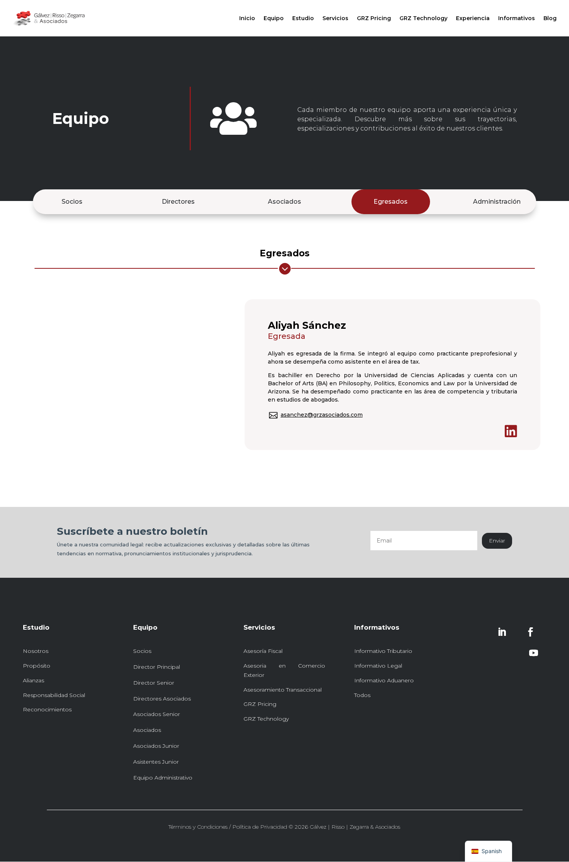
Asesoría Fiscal (263, 650)
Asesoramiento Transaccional (282, 689)
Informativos (516, 18)
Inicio (247, 18)
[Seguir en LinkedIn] (501, 632)
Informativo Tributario (383, 650)
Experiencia (473, 18)
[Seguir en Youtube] (533, 653)
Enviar (497, 540)
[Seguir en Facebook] (530, 632)
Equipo (274, 18)
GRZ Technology (423, 18)
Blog (550, 18)
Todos (362, 695)
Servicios (335, 18)
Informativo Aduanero (384, 680)
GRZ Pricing (374, 18)
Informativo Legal (378, 665)
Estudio (303, 18)
